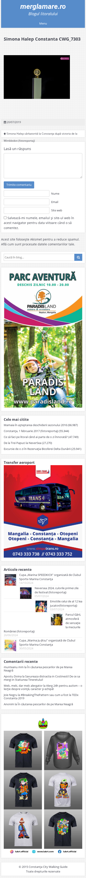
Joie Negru (10, 695)
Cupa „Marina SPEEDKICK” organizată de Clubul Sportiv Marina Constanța (50, 577)
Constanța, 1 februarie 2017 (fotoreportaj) (31, 431)
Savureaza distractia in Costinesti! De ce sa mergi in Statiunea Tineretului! (42, 678)
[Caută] (78, 257)
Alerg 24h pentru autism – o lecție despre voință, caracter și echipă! (43, 687)
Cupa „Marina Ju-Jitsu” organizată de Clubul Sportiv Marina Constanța (47, 642)
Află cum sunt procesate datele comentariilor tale (37, 244)
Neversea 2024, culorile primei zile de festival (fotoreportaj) (57, 590)
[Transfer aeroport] (43, 556)
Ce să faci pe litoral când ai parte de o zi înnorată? (36, 437)
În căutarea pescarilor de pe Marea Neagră (38, 668)
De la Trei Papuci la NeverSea (22, 443)
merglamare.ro (43, 6)
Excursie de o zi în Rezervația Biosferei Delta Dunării (37, 449)
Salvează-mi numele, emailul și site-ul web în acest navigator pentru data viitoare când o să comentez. (39, 223)
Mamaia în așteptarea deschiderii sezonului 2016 (35, 425)
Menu (43, 23)
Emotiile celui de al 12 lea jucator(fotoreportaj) (66, 603)
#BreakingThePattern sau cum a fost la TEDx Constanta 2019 (41, 696)
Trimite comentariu (19, 185)
